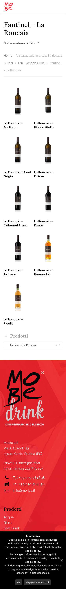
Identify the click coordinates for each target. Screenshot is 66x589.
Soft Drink (12, 528)
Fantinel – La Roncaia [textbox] (31, 345)
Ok (18, 582)
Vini (10, 63)
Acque (9, 517)
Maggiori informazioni (37, 582)
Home (8, 55)
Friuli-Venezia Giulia (31, 63)
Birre (7, 523)
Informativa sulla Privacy (23, 468)
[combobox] (22, 43)
